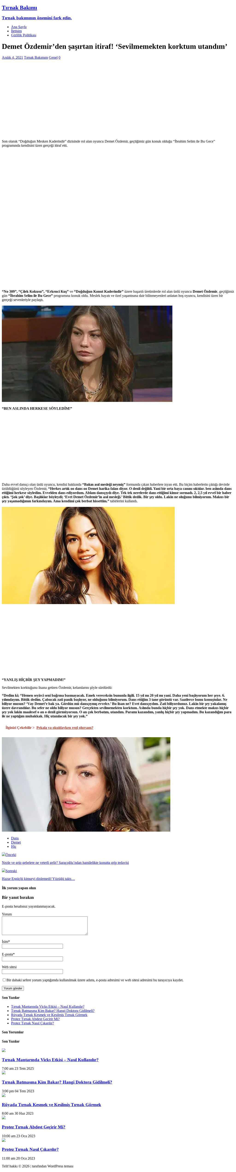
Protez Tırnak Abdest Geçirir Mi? (35, 1019)
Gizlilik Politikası (23, 35)
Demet (16, 842)
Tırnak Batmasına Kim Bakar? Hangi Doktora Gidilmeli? (52, 1011)
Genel (53, 57)
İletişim (16, 31)
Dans (15, 838)
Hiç (13, 846)
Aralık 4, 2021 (12, 57)
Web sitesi (9, 967)
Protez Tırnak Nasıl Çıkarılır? (32, 1023)
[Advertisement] (118, 103)
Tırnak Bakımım (36, 57)
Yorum (7, 914)
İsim (5, 942)
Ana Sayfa (19, 27)
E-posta (7, 954)
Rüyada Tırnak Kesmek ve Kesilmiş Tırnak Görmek (49, 1015)
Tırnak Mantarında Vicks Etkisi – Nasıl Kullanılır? (47, 1006)
